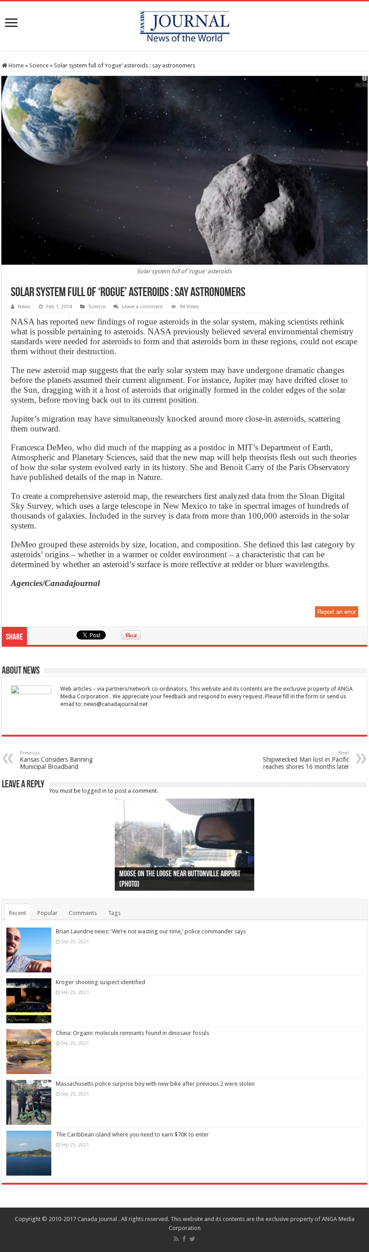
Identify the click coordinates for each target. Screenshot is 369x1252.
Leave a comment (142, 307)
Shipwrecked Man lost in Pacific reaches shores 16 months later (306, 760)
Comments (83, 913)
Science (39, 65)
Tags (114, 913)
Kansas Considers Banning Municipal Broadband (56, 760)
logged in (94, 790)
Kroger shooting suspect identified (100, 982)
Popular (47, 913)
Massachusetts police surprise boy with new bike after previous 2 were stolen (155, 1083)
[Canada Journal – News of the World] (185, 24)
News (24, 307)
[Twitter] (192, 1239)
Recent (17, 913)
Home (15, 65)
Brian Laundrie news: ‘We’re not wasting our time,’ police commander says (151, 931)
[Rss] (176, 1239)
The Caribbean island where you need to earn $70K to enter (132, 1134)
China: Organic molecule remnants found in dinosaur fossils (132, 1033)
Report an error (336, 611)
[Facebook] (184, 1239)
